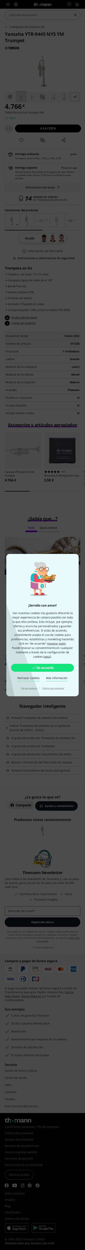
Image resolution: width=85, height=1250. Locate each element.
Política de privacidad (53, 688)
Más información (57, 678)
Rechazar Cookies (28, 678)
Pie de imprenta (29, 688)
